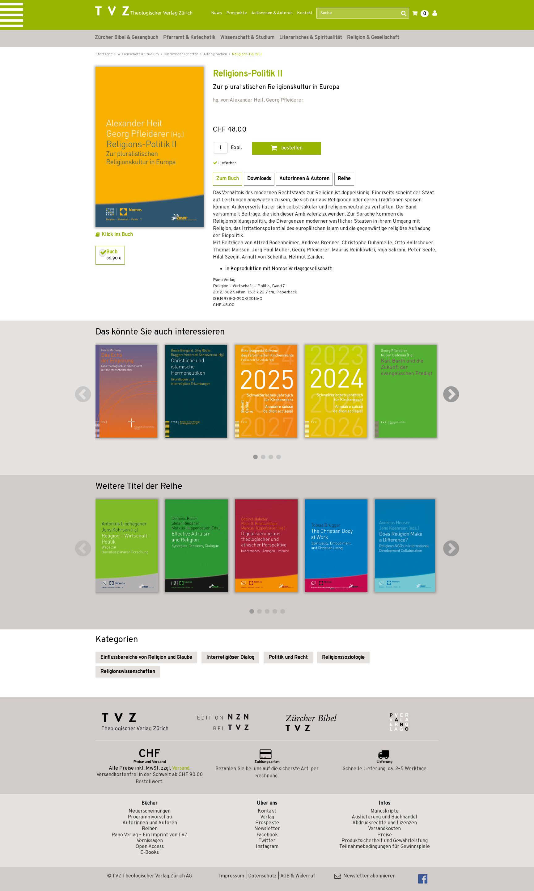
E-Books (149, 853)
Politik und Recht (288, 657)
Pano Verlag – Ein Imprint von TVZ (150, 835)
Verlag (267, 817)
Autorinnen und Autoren (149, 823)
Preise (384, 835)
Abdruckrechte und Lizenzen (384, 823)
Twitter (267, 841)
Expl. (236, 148)
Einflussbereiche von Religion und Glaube (146, 657)
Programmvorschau (150, 817)
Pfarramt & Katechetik (189, 38)
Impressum (231, 876)
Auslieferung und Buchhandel (384, 817)
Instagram (267, 847)
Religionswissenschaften (127, 672)
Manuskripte (385, 811)
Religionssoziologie (343, 657)
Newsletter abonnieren (368, 876)
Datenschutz (262, 876)
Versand (180, 768)
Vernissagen (150, 841)
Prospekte (236, 13)
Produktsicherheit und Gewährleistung (384, 841)
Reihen (150, 829)
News (216, 13)
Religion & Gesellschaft (373, 38)
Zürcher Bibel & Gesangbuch (126, 38)
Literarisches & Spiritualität (310, 38)
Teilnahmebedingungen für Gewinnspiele (384, 847)
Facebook (267, 835)
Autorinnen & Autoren (272, 13)
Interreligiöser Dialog (230, 657)
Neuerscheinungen (150, 811)
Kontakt (305, 13)
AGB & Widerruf (297, 876)
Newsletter (267, 829)
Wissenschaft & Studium (247, 38)
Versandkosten (384, 829)
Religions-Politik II (247, 54)
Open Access (150, 847)
